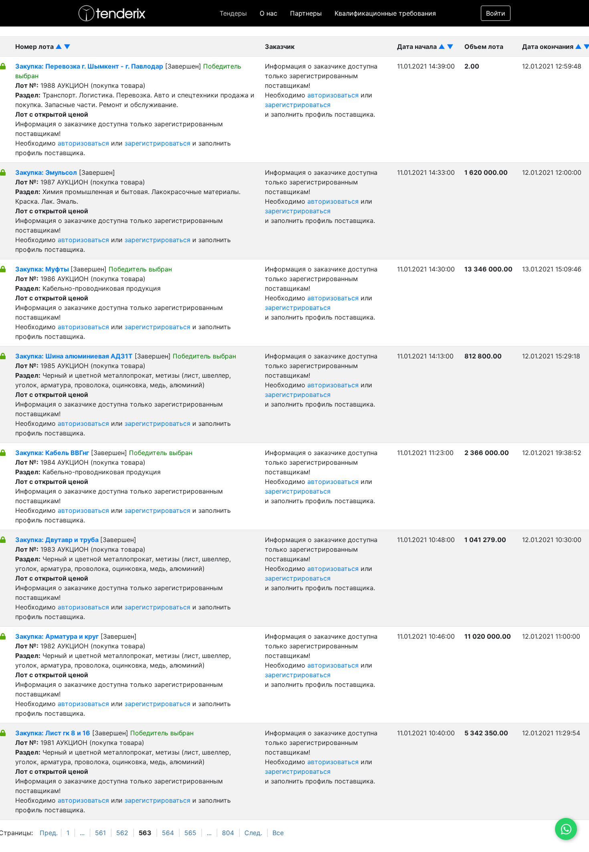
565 (190, 833)
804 (228, 833)
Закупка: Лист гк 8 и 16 (52, 733)
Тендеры (233, 13)
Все (278, 833)
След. (253, 833)
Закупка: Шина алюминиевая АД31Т (74, 356)
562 (122, 833)
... (82, 833)
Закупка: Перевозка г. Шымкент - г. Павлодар (89, 66)
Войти (495, 13)
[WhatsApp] (566, 829)
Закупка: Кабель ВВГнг (52, 453)
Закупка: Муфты (43, 269)
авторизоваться (83, 143)
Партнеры (306, 13)
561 (100, 833)
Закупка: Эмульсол (46, 172)
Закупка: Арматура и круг (57, 636)
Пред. (49, 833)
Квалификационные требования (385, 13)
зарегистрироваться (157, 143)
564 (168, 833)
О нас (268, 13)
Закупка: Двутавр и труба (57, 540)
